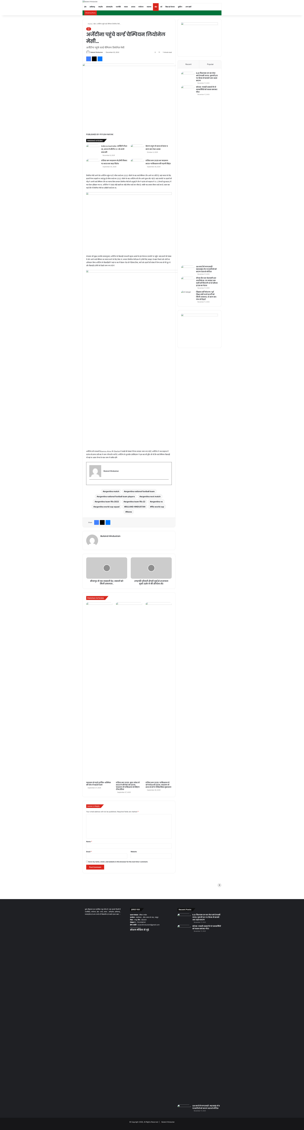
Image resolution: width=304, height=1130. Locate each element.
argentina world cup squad (107, 506)
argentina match (111, 491)
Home (89, 24)
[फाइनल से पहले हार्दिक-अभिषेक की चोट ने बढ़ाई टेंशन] (99, 691)
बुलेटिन (180, 7)
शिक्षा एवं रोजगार (170, 7)
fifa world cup (157, 506)
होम (85, 7)
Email (89, 852)
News (129, 512)
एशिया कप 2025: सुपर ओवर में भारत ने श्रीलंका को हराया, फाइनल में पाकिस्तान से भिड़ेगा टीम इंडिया (128, 786)
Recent (188, 64)
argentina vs (157, 501)
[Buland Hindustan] (90, 1)
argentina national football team (140, 491)
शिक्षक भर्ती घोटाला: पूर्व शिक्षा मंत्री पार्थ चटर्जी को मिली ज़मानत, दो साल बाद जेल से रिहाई (206, 296)
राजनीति (118, 7)
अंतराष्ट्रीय (109, 7)
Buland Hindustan (96, 52)
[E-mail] (90, 483)
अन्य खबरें (188, 7)
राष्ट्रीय (100, 7)
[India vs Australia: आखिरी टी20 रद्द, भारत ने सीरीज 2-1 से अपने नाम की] (92, 149)
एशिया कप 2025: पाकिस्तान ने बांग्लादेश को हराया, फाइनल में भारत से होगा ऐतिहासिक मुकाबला (158, 784)
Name (89, 841)
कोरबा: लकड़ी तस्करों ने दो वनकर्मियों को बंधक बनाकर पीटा (206, 89)
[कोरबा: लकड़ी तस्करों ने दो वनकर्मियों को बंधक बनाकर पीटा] (187, 175)
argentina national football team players (116, 496)
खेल (156, 7)
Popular (210, 64)
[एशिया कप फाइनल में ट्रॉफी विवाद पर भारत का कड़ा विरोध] (92, 163)
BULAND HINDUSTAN (135, 506)
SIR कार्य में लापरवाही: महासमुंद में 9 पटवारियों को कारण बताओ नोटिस (206, 269)
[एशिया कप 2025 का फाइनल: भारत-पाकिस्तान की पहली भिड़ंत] (137, 163)
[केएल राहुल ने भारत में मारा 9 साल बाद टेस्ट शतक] (137, 149)
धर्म (161, 7)
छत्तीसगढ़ (92, 7)
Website (134, 852)
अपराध (133, 7)
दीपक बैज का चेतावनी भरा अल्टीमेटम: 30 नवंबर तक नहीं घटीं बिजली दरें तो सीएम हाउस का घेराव (207, 282)
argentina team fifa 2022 (107, 501)
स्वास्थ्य (149, 7)
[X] (134, 934)
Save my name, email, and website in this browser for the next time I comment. (118, 862)
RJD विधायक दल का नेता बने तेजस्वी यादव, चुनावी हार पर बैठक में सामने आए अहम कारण (207, 77)
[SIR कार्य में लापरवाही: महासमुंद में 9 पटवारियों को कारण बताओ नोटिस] (187, 269)
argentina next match (151, 496)
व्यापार (126, 7)
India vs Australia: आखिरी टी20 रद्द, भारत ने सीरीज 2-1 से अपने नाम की (114, 149)
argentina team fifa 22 (135, 501)
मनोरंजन (140, 7)
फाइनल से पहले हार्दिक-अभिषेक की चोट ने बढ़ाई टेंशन (98, 783)
